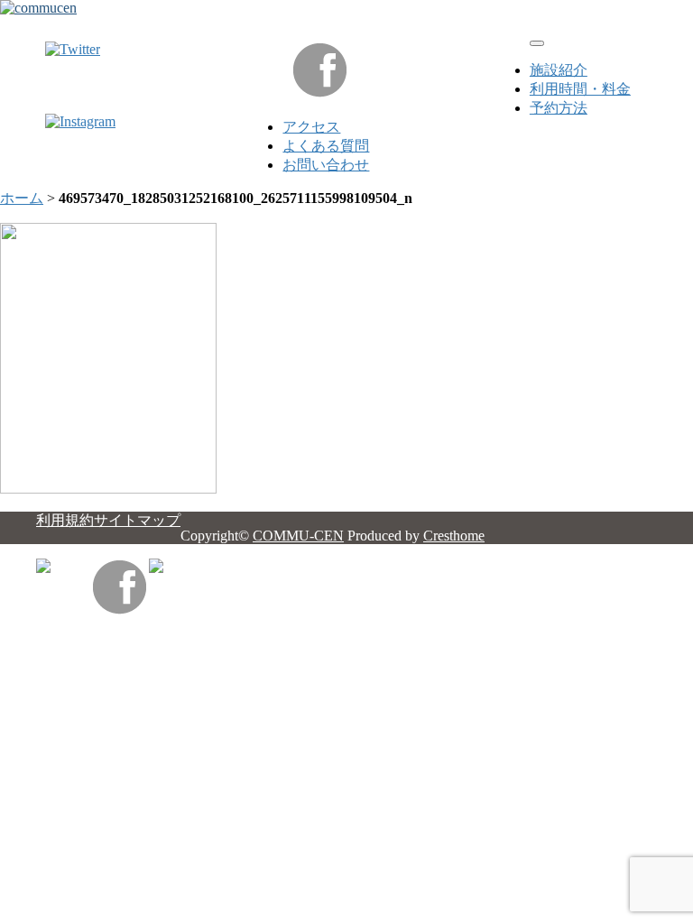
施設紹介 (558, 70)
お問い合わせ (325, 164)
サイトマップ (137, 520)
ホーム (21, 198)
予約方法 (558, 108)
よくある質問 (325, 145)
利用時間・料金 (580, 89)
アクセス (311, 126)
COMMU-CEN (298, 535)
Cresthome (454, 535)
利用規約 (65, 520)
